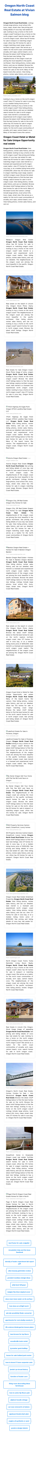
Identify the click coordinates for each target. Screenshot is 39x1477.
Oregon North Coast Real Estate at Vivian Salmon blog (19, 10)
